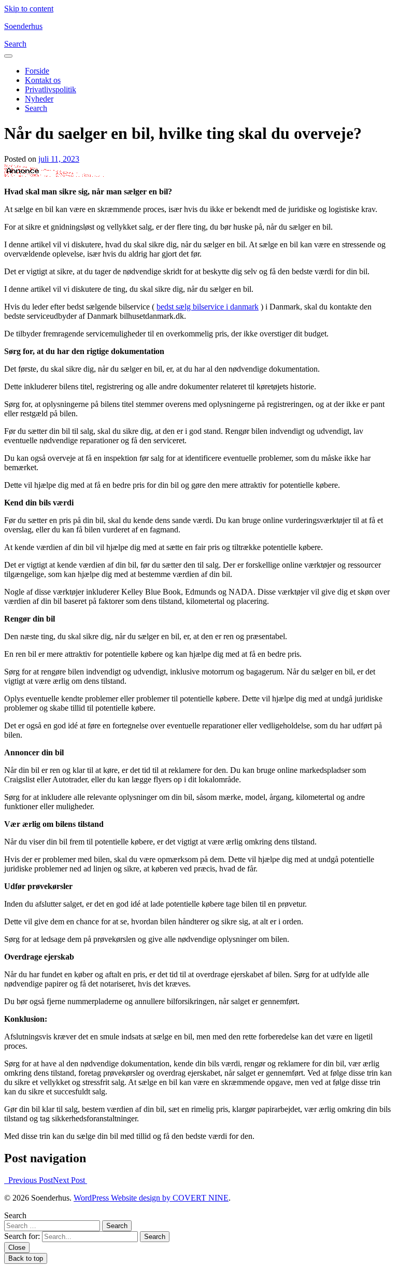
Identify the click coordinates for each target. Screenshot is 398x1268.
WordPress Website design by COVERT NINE (151, 1197)
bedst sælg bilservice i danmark (208, 306)
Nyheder (39, 98)
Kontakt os (43, 80)
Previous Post (28, 1180)
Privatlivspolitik (50, 89)
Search (15, 1215)
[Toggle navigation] (8, 56)
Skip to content (28, 8)
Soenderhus (23, 26)
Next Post (70, 1180)
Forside (37, 70)
